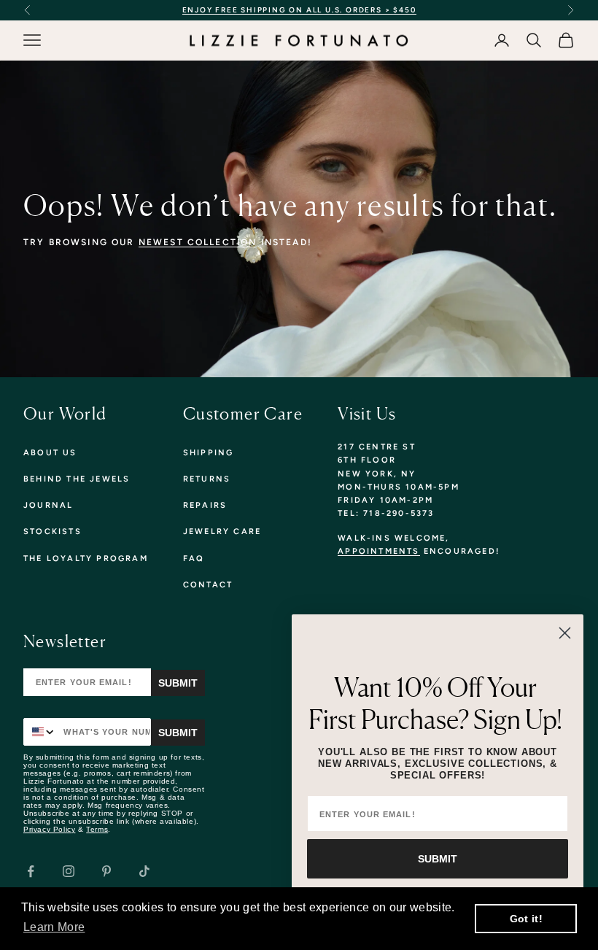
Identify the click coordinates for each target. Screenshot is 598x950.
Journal (48, 505)
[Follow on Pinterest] (106, 871)
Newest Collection (198, 242)
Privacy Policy (49, 829)
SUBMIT (437, 859)
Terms (97, 829)
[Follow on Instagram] (68, 871)
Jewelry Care (222, 531)
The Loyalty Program (85, 558)
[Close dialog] (565, 633)
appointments (378, 551)
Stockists (52, 531)
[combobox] (40, 732)
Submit (178, 683)
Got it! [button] (526, 918)
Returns (206, 479)
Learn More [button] (54, 927)
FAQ (194, 558)
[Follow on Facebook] (30, 871)
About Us (50, 452)
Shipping (208, 452)
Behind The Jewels (76, 479)
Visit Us (367, 413)
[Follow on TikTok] (144, 871)
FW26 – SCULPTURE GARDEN (418, 10)
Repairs (205, 505)
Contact (208, 585)
